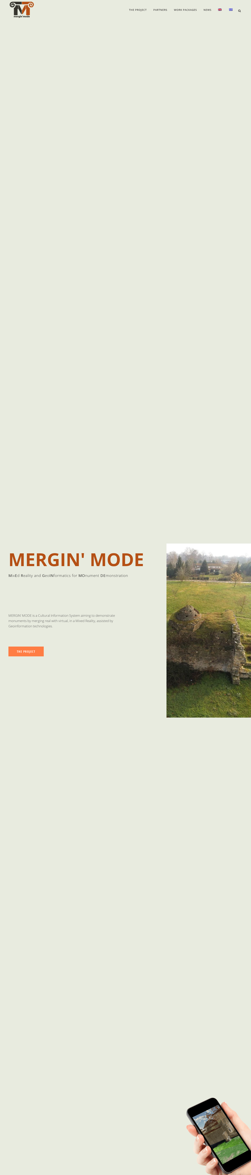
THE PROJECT (26, 651)
